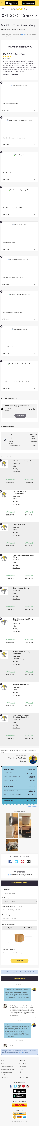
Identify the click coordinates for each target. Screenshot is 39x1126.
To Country (5, 898)
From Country (6, 889)
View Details (19, 104)
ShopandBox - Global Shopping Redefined (19, 9)
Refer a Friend (24, 1075)
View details (16, 471)
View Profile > (22, 762)
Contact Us (4, 1077)
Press (21, 1069)
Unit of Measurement (8, 924)
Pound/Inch (28, 928)
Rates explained (32, 806)
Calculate (19, 960)
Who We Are (23, 1064)
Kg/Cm (10, 928)
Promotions (23, 1066)
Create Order (19, 100)
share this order (20, 856)
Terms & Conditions (7, 1066)
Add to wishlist (19, 94)
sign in (23, 34)
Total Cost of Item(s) (8, 949)
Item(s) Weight (6, 915)
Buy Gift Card (24, 1077)
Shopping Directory (7, 1072)
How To (3, 1075)
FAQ (2, 1064)
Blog (21, 1072)
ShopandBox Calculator (8, 1069)
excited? (20, 872)
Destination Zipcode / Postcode (12, 906)
